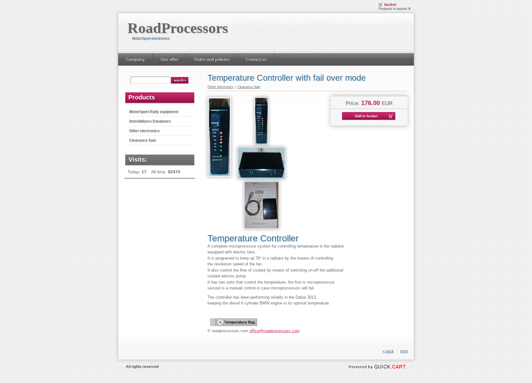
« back (388, 351)
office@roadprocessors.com (274, 331)
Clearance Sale (142, 140)
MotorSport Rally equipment (153, 112)
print (404, 351)
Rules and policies (212, 59)
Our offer (169, 59)
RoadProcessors (177, 28)
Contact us (256, 59)
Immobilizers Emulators (150, 121)
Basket (390, 4)
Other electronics (144, 131)
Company (135, 59)
